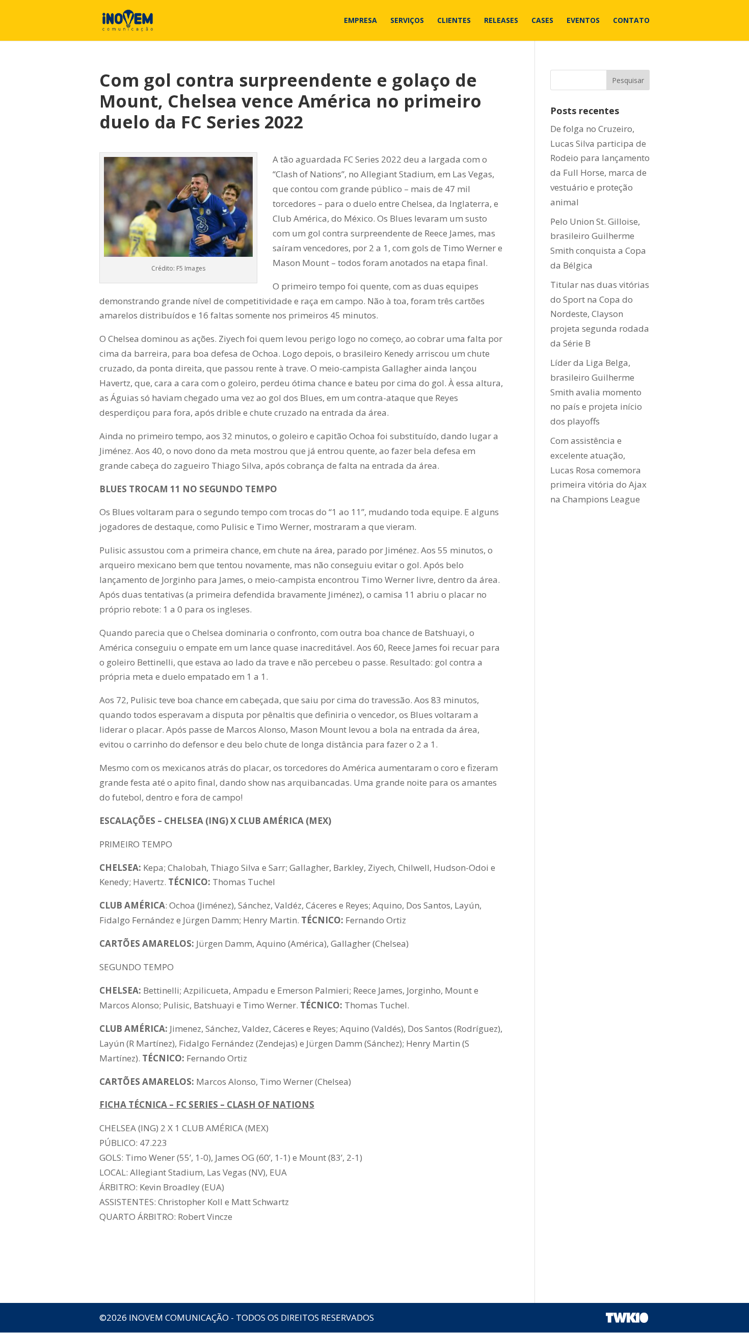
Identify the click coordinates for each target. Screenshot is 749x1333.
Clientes (454, 21)
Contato (631, 21)
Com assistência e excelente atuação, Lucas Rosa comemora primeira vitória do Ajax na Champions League (598, 470)
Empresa (360, 21)
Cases (542, 21)
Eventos (583, 21)
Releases (501, 21)
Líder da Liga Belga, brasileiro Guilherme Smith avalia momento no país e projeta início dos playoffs (596, 392)
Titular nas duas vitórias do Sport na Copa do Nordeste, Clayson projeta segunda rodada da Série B (599, 314)
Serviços (407, 21)
